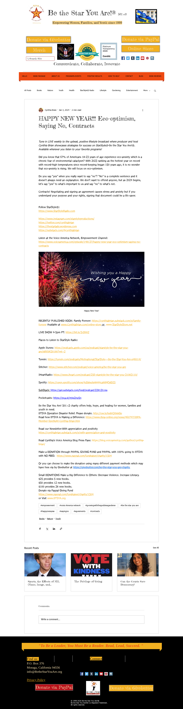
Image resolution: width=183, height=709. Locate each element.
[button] (155, 90)
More (145, 90)
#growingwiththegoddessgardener (100, 506)
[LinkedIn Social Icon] (137, 58)
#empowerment (47, 506)
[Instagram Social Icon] (152, 58)
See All (156, 548)
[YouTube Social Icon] (142, 58)
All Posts (27, 90)
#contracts (95, 511)
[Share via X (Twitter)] (47, 528)
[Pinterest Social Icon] (147, 58)
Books (39, 90)
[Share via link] (61, 528)
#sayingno (64, 511)
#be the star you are (130, 506)
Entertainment (132, 90)
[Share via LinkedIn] (54, 528)
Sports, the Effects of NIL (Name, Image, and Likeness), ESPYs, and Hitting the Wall (44, 583)
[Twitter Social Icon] (128, 58)
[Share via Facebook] (40, 528)
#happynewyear (47, 511)
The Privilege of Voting (88, 581)
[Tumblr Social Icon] (133, 58)
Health (71, 90)
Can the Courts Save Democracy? (133, 583)
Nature (50, 90)
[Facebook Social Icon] (123, 58)
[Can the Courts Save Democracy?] (138, 564)
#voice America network (69, 506)
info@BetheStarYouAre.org (44, 671)
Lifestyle (103, 90)
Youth (61, 90)
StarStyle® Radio (87, 90)
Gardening (116, 90)
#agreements (79, 511)
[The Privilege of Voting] (91, 564)
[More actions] (142, 110)
